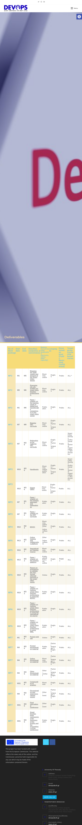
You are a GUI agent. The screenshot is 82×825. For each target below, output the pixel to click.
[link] (79, 16)
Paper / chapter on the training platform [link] (34, 560)
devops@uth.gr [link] (53, 785)
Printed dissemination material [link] (34, 647)
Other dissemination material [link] (34, 673)
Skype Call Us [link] (49, 797)
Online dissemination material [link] (34, 660)
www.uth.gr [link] (52, 792)
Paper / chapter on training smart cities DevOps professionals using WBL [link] (34, 626)
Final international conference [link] (34, 705)
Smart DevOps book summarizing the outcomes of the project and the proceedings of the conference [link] (34, 721)
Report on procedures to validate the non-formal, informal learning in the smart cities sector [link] (34, 575)
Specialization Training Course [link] (34, 550)
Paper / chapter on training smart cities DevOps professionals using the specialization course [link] (34, 609)
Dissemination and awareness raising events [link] (34, 694)
